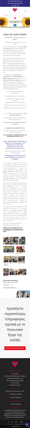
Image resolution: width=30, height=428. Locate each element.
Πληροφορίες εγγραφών (15, 385)
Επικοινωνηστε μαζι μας (15, 348)
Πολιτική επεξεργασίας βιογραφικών (15, 380)
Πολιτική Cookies (15, 382)
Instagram (16, 417)
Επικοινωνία (15, 373)
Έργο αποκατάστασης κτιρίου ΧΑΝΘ (15, 3)
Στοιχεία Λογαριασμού (15, 404)
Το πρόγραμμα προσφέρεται (15, 128)
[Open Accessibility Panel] (27, 425)
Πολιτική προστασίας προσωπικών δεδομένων (15, 376)
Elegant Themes (18, 424)
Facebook (8, 417)
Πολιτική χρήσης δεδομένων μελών (15, 378)
